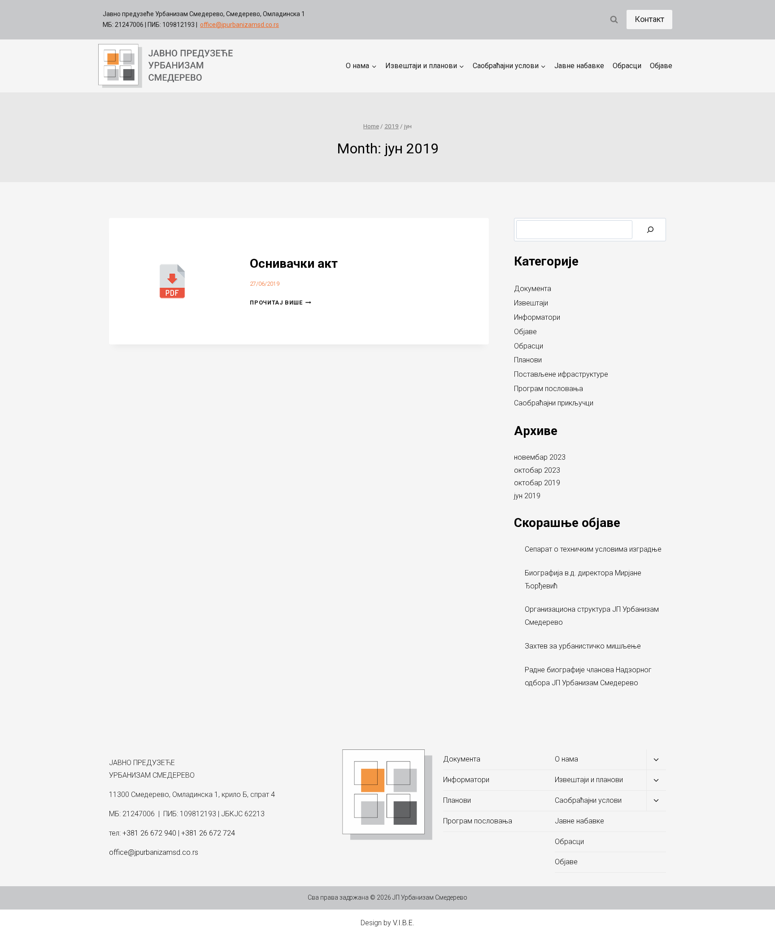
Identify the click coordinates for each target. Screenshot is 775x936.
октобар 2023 (537, 470)
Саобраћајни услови (588, 800)
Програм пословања (548, 388)
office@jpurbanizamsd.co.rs (239, 24)
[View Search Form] (614, 20)
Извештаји (531, 303)
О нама (566, 759)
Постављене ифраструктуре (561, 374)
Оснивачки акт (294, 263)
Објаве (661, 65)
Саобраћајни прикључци (553, 403)
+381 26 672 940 (149, 833)
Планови (528, 360)
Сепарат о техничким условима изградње (593, 549)
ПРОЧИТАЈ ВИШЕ (280, 302)
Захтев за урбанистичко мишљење (583, 646)
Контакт (649, 19)
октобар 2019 (537, 483)
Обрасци (627, 65)
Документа (532, 288)
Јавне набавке (579, 65)
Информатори (537, 317)
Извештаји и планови (589, 779)
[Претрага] (650, 229)
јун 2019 (527, 496)
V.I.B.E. (403, 923)
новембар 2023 (540, 457)
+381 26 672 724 (208, 833)
